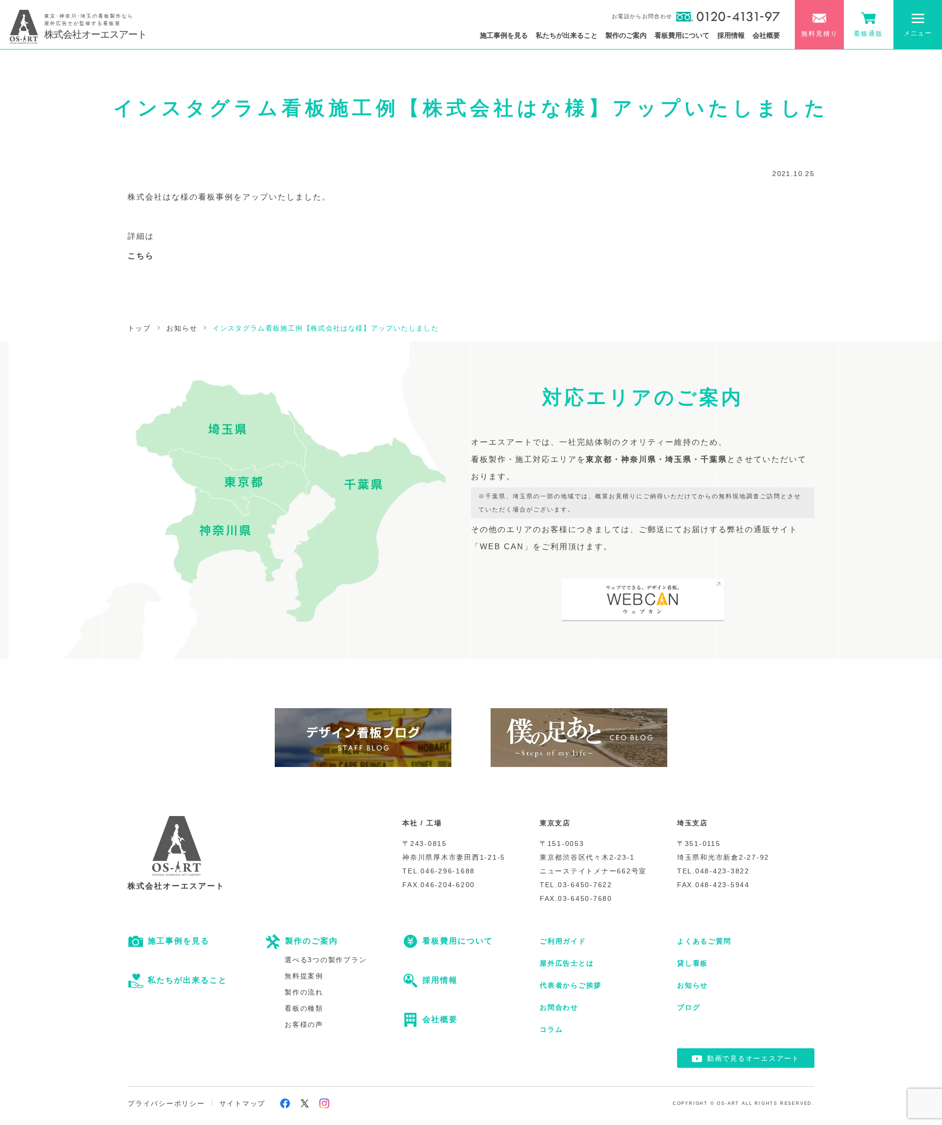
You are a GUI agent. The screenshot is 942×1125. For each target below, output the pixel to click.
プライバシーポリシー (166, 1103)
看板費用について (681, 35)
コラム (551, 1029)
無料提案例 (304, 976)
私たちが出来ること (567, 35)
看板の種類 (304, 1008)
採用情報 (731, 35)
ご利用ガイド (563, 941)
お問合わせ (559, 1007)
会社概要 (766, 35)
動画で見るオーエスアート (753, 1058)
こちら (141, 256)
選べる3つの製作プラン (325, 960)
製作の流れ (304, 992)
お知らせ (692, 985)
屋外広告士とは (567, 963)
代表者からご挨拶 (571, 985)
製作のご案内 (626, 35)
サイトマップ (242, 1103)
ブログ (688, 1007)
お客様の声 (304, 1024)
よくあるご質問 (704, 941)
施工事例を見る (504, 35)
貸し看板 (692, 963)
